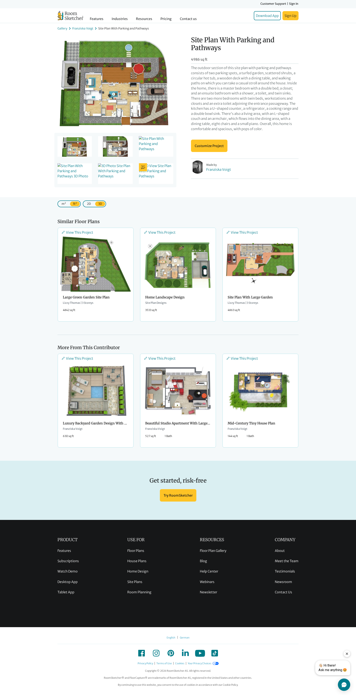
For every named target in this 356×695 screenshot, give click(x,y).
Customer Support (273, 4)
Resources (144, 19)
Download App (267, 16)
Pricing (166, 19)
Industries (120, 19)
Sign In (293, 4)
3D (100, 204)
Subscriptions (68, 561)
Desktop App (67, 582)
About (280, 551)
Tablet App (65, 592)
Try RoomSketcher (178, 495)
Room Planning (139, 592)
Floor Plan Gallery (213, 551)
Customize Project (209, 146)
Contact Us (283, 592)
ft (75, 204)
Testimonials (285, 571)
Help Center (209, 571)
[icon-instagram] (156, 653)
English (171, 637)
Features (96, 19)
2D (89, 204)
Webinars (207, 582)
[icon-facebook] (141, 653)
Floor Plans (135, 551)
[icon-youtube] (200, 653)
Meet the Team (287, 561)
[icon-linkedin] (185, 653)
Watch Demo (67, 571)
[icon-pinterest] (171, 653)
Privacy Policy (145, 663)
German (185, 637)
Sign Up (290, 16)
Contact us (188, 19)
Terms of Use (164, 663)
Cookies (179, 663)
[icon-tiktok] (215, 653)
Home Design (137, 571)
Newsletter (208, 592)
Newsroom (283, 582)
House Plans (136, 561)
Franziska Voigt (82, 28)
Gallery (62, 28)
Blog (203, 561)
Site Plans (134, 582)
